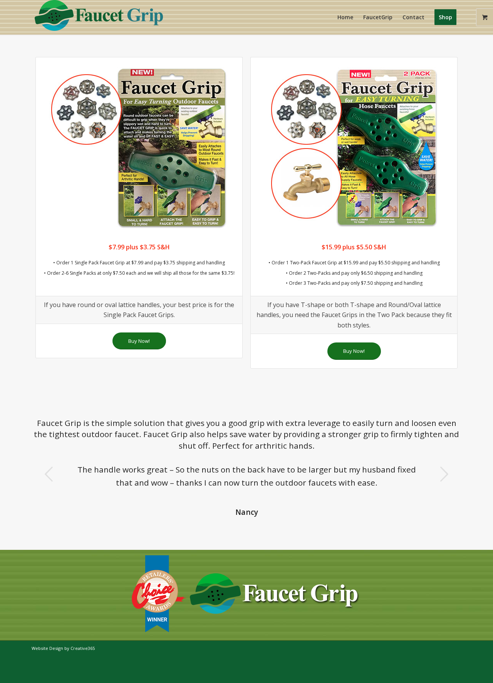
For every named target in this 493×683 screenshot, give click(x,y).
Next (444, 474)
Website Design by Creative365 (63, 648)
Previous (48, 474)
